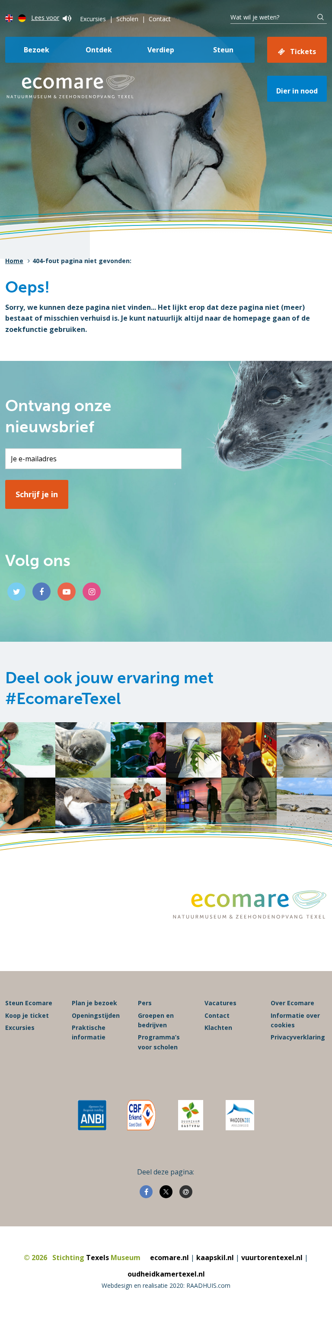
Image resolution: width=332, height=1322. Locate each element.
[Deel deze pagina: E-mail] (185, 1191)
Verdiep (160, 50)
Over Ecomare (292, 1003)
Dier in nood (297, 91)
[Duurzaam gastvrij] (190, 1115)
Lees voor (45, 17)
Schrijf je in (37, 494)
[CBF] (141, 1115)
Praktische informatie (88, 1032)
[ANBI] (92, 1115)
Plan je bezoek (94, 1003)
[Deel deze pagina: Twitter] (166, 1191)
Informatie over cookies (295, 1020)
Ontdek (99, 50)
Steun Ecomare (28, 1003)
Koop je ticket (27, 1015)
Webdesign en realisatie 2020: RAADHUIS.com (166, 1285)
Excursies (93, 19)
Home (14, 261)
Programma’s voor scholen (159, 1042)
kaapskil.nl (215, 1257)
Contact (160, 19)
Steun (223, 50)
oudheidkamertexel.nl (166, 1274)
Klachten (218, 1027)
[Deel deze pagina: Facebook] (146, 1191)
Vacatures (220, 1003)
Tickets (303, 51)
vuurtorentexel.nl (272, 1257)
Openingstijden (96, 1015)
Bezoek (36, 50)
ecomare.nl (169, 1257)
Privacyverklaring (298, 1037)
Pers (145, 1003)
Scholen (127, 19)
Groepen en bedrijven (156, 1020)
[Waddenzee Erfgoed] (240, 1115)
